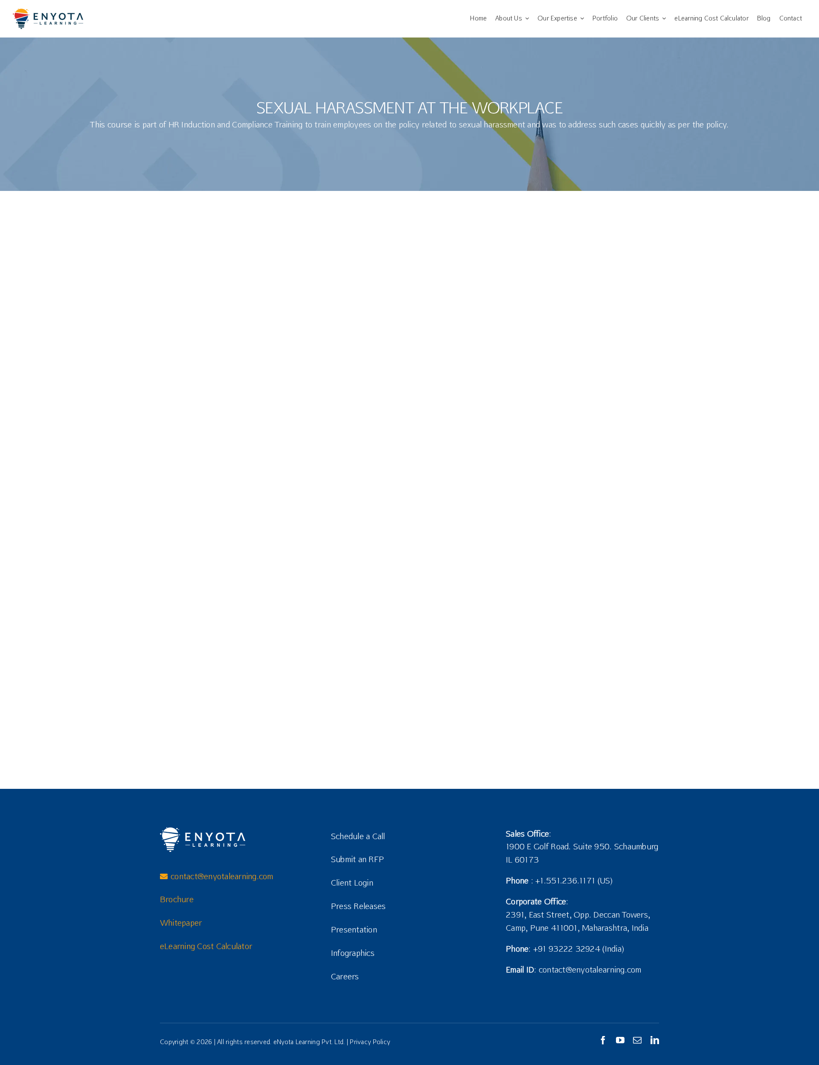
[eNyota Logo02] (48, 12)
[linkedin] (655, 1040)
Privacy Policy (370, 1042)
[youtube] (620, 1040)
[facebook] (603, 1040)
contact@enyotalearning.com (590, 969)
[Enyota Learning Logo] (202, 830)
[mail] (637, 1040)
